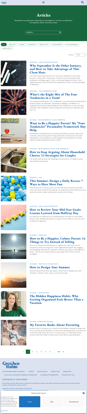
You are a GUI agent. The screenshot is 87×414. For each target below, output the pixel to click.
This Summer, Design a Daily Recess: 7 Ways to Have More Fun (56, 182)
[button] (83, 393)
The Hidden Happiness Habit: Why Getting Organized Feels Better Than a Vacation (56, 299)
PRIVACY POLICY (42, 371)
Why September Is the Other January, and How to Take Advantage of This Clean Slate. (55, 69)
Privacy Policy (4, 410)
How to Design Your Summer (50, 267)
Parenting (61, 120)
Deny (51, 402)
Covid (54, 120)
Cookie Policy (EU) (68, 375)
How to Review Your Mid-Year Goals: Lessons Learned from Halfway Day (55, 211)
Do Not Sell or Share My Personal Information (20, 375)
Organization (43, 293)
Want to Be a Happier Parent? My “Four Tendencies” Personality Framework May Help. (58, 127)
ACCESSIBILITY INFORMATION (49, 375)
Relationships (44, 148)
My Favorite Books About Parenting (54, 325)
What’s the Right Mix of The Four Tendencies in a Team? (53, 96)
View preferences (74, 402)
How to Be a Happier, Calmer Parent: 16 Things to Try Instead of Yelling (57, 240)
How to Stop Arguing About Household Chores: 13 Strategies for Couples (57, 153)
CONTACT (31, 371)
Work (55, 91)
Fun (40, 177)
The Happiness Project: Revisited (14, 371)
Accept (30, 402)
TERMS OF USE (55, 371)
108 (59, 352)
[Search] (60, 32)
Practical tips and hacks (48, 264)
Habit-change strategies (48, 62)
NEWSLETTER (67, 371)
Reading (50, 321)
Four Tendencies (45, 91)
